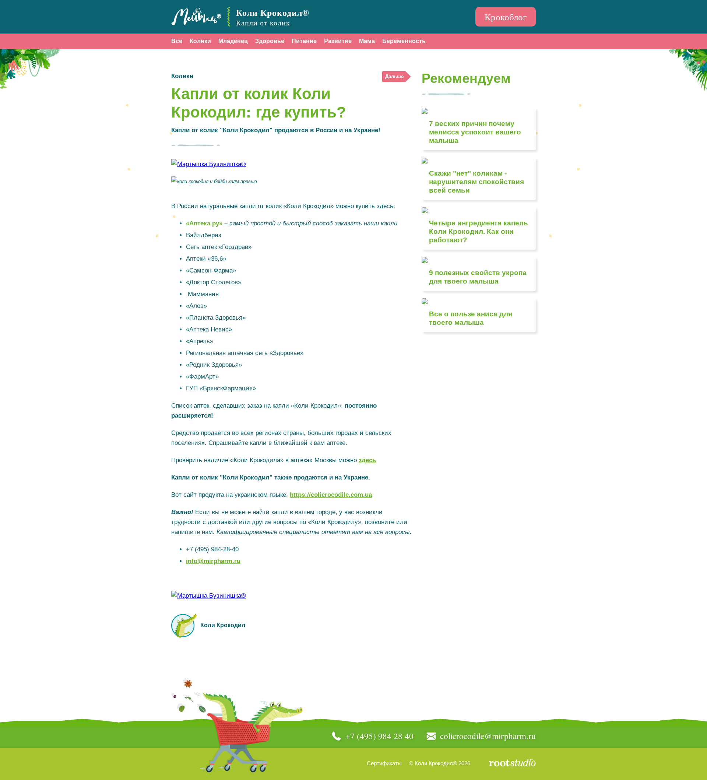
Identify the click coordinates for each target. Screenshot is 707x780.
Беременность (404, 41)
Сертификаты (384, 763)
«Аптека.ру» (204, 223)
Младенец (233, 41)
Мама (367, 41)
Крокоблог (506, 17)
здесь (367, 460)
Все (176, 41)
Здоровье (269, 41)
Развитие (338, 41)
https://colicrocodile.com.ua (331, 494)
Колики (200, 41)
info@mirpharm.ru (213, 561)
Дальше (394, 76)
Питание (304, 41)
